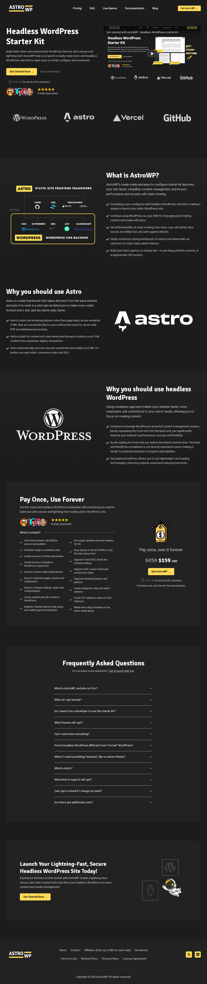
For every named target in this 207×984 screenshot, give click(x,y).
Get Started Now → (22, 72)
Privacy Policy (110, 959)
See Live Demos (50, 72)
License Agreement (135, 959)
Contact (75, 950)
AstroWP (102, 977)
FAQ (92, 8)
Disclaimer (141, 950)
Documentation (134, 8)
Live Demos (110, 8)
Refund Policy (89, 959)
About (63, 950)
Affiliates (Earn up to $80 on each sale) (107, 950)
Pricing (77, 8)
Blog (155, 8)
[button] (152, 53)
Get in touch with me (121, 671)
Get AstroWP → (189, 8)
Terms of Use (68, 959)
